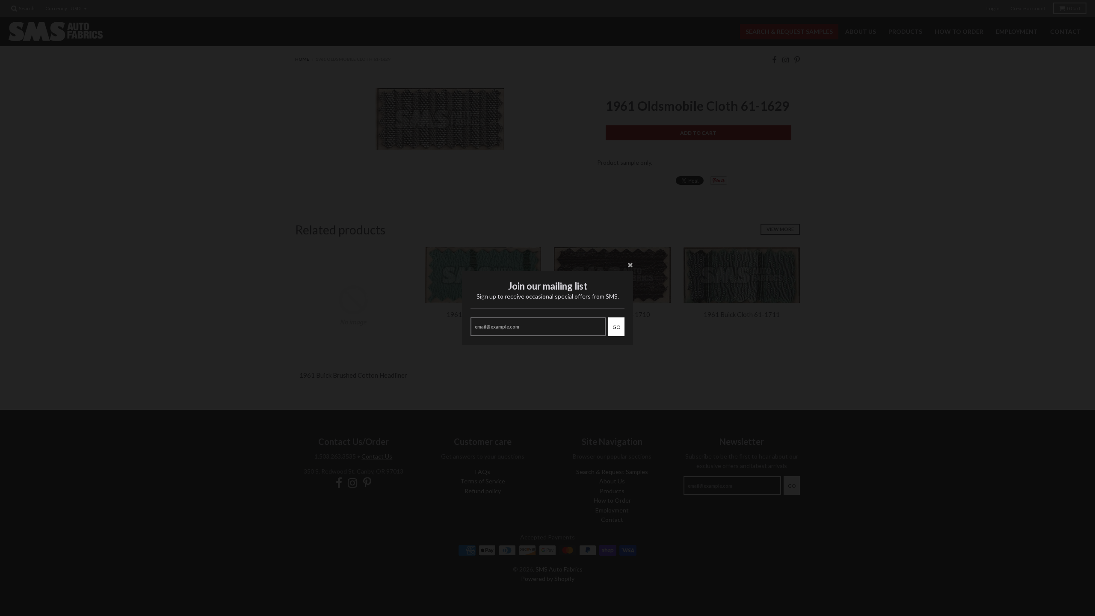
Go (616, 327)
